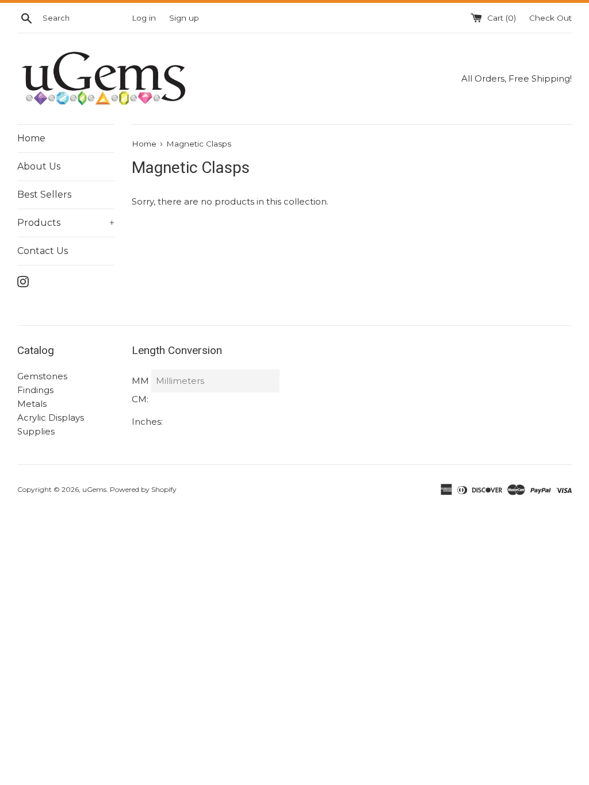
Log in (144, 17)
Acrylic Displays (50, 417)
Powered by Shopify (143, 489)
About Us (38, 166)
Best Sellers (44, 194)
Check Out (550, 17)
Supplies (36, 431)
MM (140, 380)
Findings (35, 389)
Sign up (184, 17)
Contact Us (42, 250)
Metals (32, 403)
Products (65, 222)
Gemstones (42, 376)
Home (31, 138)
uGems (94, 489)
